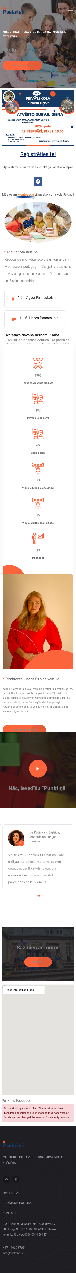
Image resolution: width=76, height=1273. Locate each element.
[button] (37, 895)
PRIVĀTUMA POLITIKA (17, 1203)
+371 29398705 (14, 1247)
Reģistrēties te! (38, 154)
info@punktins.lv (13, 1253)
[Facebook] (38, 181)
